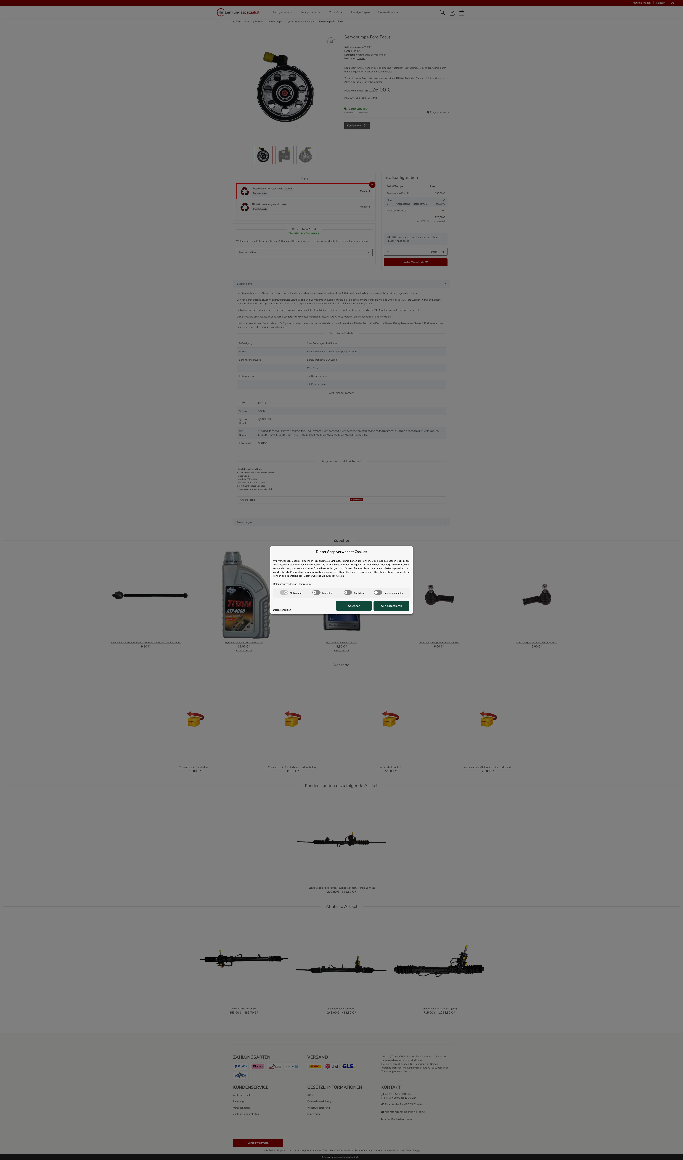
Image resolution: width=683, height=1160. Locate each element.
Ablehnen (354, 606)
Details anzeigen (282, 610)
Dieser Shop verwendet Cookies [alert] (341, 551)
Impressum (305, 584)
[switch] (284, 592)
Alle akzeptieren (391, 606)
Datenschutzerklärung (285, 584)
